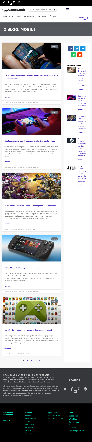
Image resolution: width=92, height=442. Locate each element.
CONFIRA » (81, 89)
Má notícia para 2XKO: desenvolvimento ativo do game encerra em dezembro (84, 122)
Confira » (7, 97)
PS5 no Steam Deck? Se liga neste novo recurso (22, 268)
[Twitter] (65, 389)
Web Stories (74, 419)
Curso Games (74, 415)
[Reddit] (85, 389)
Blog (71, 412)
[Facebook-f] (72, 389)
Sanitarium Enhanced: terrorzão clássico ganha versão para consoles (82, 76)
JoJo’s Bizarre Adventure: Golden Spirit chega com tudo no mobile (30, 205)
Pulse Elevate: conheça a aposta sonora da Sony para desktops (82, 173)
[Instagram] (78, 389)
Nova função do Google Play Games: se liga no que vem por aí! (28, 330)
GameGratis (16, 10)
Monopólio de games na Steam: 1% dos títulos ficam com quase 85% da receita (82, 147)
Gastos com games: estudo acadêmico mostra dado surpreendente (83, 101)
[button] (67, 9)
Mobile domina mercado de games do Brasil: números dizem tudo (29, 141)
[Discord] (75, 392)
